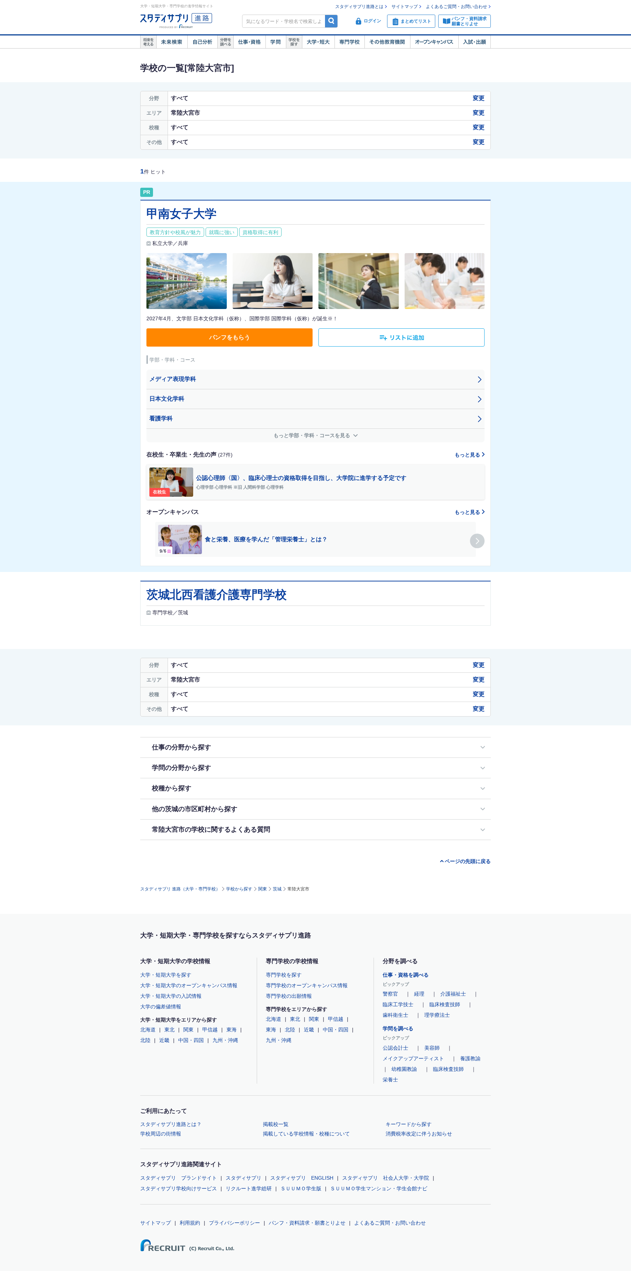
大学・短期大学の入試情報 (171, 996)
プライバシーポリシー (234, 1223)
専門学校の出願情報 (289, 996)
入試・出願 (474, 42)
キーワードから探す (409, 1124)
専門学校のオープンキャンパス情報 (307, 985)
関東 (262, 889)
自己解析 (202, 42)
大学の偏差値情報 (160, 1006)
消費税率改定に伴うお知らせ (419, 1134)
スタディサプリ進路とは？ (171, 1124)
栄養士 (390, 1080)
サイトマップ (404, 6)
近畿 (164, 1040)
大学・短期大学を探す (165, 975)
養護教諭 (470, 1058)
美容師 (432, 1048)
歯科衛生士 (395, 1015)
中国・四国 (191, 1040)
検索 (331, 21)
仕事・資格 (249, 42)
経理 (419, 994)
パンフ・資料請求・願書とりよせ (307, 1223)
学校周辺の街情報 (160, 1134)
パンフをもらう (229, 337)
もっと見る (468, 455)
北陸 (145, 1040)
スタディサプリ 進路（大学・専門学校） (180, 889)
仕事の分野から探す (181, 747)
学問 (275, 42)
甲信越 (210, 1030)
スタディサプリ (243, 1178)
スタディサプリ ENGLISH (301, 1178)
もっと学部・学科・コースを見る (313, 435)
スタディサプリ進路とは (359, 6)
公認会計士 (395, 1048)
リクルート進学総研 (249, 1188)
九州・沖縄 (225, 1040)
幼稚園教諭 (404, 1069)
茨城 (277, 889)
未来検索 (171, 42)
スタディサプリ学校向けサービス (178, 1188)
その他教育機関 (387, 42)
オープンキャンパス (434, 42)
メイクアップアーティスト (413, 1058)
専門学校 (349, 42)
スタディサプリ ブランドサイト (178, 1178)
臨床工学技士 (398, 1004)
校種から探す (171, 788)
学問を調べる (398, 1028)
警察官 (390, 994)
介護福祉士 (453, 994)
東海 (231, 1030)
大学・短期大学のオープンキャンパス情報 (188, 985)
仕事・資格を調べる (406, 975)
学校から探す (239, 889)
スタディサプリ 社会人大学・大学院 (385, 1178)
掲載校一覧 (275, 1124)
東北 (169, 1030)
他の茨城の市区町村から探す (194, 809)
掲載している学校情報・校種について (306, 1134)
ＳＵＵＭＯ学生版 (300, 1188)
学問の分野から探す (181, 767)
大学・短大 (318, 42)
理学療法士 (437, 1015)
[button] (477, 541)
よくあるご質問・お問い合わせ (456, 6)
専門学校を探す (284, 975)
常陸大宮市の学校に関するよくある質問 (211, 829)
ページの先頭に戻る (468, 861)
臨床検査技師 (444, 1004)
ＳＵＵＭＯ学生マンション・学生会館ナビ (378, 1188)
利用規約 (190, 1223)
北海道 (148, 1030)
